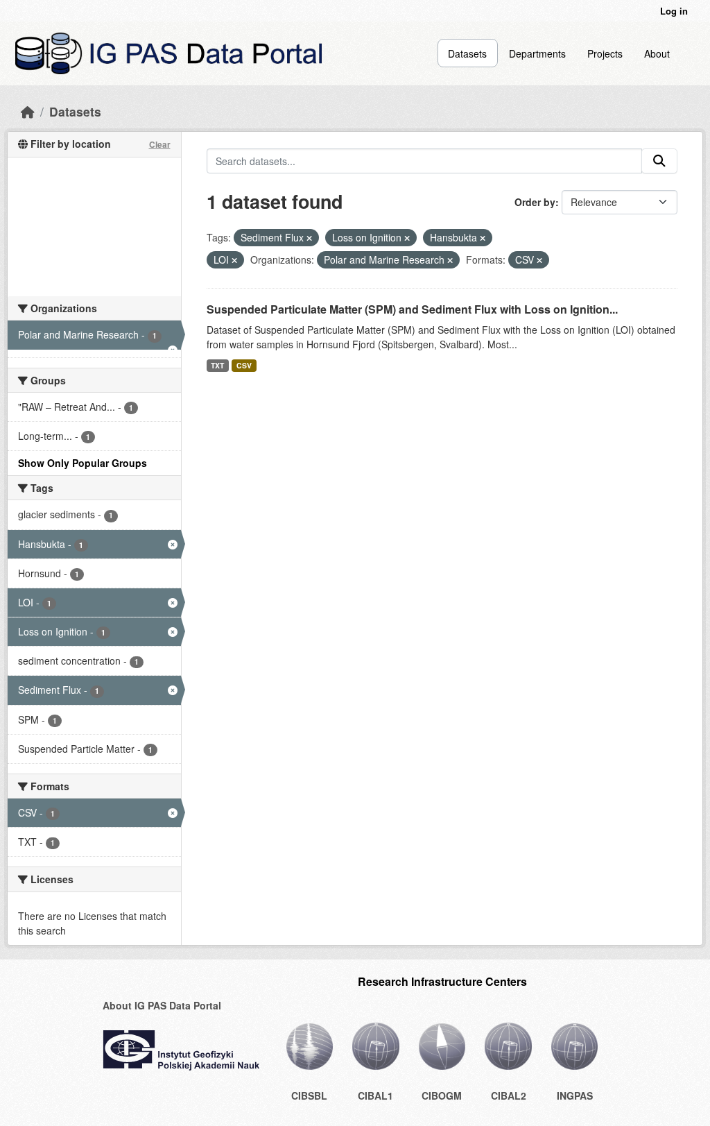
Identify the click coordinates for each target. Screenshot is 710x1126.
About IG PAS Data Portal (162, 1005)
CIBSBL (309, 1095)
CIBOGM (442, 1095)
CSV (244, 365)
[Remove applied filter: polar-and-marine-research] (450, 260)
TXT (217, 365)
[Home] (28, 111)
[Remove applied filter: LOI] (234, 260)
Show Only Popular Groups (82, 463)
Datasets (467, 53)
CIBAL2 (508, 1095)
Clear (160, 144)
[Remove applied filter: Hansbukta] (482, 238)
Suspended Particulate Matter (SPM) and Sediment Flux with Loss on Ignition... (412, 309)
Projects (605, 53)
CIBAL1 (375, 1095)
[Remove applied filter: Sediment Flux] (309, 238)
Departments (537, 53)
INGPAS (575, 1095)
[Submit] (659, 160)
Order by (534, 202)
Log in (674, 10)
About (657, 53)
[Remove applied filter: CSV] (539, 260)
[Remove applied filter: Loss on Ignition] (407, 238)
